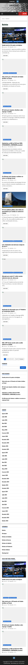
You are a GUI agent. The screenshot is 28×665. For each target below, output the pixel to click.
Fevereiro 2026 (5, 433)
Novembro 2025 (5, 443)
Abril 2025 (4, 465)
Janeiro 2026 (5, 436)
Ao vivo (24, 13)
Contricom (5, 47)
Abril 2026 (4, 426)
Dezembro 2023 (5, 514)
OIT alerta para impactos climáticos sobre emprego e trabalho (14, 100)
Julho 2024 (4, 495)
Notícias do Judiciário (7, 206)
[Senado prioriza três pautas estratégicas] (14, 569)
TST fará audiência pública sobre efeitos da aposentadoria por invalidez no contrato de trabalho (14, 200)
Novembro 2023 (5, 517)
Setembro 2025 (5, 449)
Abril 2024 (4, 504)
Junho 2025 (4, 459)
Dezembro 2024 (5, 478)
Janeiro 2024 (5, 511)
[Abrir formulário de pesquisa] (16, 13)
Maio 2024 (4, 501)
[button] (2, 13)
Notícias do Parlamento (18, 41)
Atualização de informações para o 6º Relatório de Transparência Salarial (14, 300)
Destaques (5, 73)
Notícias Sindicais (12, 73)
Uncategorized (5, 553)
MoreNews (14, 663)
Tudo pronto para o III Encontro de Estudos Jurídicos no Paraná (14, 67)
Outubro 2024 (5, 485)
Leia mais (6, 56)
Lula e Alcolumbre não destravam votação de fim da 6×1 (14, 235)
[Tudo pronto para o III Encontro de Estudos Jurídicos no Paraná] (14, 591)
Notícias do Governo (18, 241)
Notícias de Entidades (7, 41)
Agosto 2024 (5, 491)
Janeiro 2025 (5, 475)
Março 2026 (4, 430)
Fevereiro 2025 (5, 472)
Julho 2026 (4, 417)
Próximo (21, 359)
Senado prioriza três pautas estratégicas (14, 35)
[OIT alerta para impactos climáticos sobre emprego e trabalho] (14, 615)
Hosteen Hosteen (6, 215)
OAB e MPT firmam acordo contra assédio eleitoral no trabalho (14, 333)
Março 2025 (4, 469)
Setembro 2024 (5, 488)
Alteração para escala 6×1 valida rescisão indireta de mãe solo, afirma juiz (14, 266)
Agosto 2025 (5, 452)
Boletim (4, 530)
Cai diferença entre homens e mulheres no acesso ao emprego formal (14, 167)
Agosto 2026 (5, 413)
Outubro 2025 (5, 446)
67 (17, 359)
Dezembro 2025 (5, 439)
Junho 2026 (4, 420)
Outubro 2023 (5, 521)
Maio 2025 (4, 462)
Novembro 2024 (5, 482)
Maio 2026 (4, 423)
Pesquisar (4, 363)
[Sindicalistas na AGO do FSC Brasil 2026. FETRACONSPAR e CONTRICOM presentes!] (14, 639)
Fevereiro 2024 (5, 508)
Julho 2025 (4, 456)
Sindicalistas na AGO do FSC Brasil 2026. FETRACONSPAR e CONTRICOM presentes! (14, 133)
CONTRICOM (14, 5)
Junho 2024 (4, 498)
